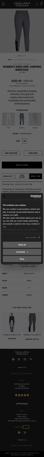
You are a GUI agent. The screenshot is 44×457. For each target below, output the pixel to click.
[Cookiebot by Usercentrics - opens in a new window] (31, 196)
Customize (20, 252)
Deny (22, 259)
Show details (30, 237)
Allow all (22, 245)
